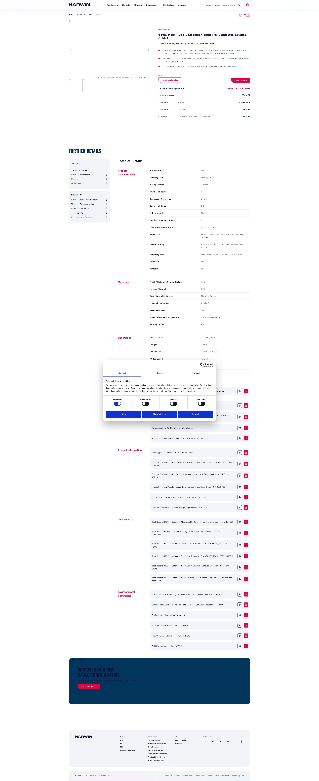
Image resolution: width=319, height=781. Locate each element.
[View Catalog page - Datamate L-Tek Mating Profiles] (240, 452)
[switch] (145, 404)
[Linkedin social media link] (220, 741)
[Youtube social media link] (228, 741)
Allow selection (159, 414)
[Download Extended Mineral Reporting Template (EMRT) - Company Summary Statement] (246, 604)
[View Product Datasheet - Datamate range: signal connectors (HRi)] (240, 507)
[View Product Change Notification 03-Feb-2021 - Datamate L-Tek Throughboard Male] (240, 391)
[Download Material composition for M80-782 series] (246, 625)
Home (71, 14)
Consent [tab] (122, 373)
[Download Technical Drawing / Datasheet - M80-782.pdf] (246, 405)
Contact (182, 5)
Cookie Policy (200, 776)
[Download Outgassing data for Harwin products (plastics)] (246, 428)
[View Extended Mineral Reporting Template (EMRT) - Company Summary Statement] (240, 604)
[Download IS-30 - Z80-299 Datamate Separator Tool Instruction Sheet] (246, 497)
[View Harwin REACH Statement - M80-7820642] (240, 635)
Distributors (168, 5)
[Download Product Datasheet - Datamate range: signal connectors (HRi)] (246, 507)
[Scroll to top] (241, 741)
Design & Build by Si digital (99, 776)
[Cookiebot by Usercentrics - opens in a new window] (202, 365)
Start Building (86, 687)
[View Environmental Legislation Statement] (240, 615)
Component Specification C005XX (227, 66)
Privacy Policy (187, 776)
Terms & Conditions (172, 776)
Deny (123, 414)
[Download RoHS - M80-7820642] (246, 646)
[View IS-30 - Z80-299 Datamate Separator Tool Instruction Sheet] (240, 497)
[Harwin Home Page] (77, 5)
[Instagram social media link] (205, 741)
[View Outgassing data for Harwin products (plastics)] (240, 428)
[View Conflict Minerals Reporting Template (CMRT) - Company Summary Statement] (240, 594)
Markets (126, 5)
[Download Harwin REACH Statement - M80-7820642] (246, 635)
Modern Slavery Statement (218, 776)
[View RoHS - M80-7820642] (240, 646)
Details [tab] (160, 373)
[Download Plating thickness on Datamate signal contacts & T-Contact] (246, 438)
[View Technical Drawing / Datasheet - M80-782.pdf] (240, 405)
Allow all (195, 414)
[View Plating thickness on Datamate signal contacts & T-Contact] (240, 438)
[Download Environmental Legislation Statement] (246, 615)
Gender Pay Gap (237, 776)
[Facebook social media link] (213, 741)
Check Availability (169, 80)
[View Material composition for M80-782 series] (240, 625)
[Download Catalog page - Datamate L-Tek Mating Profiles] (246, 452)
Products (81, 14)
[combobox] (223, 5)
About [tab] (197, 373)
